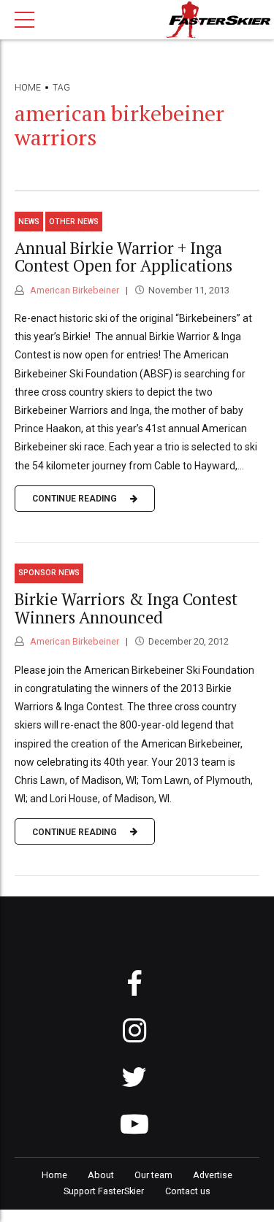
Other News (74, 222)
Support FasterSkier (104, 1191)
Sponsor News (49, 573)
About (101, 1174)
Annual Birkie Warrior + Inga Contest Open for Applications (123, 257)
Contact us (187, 1191)
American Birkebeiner (73, 290)
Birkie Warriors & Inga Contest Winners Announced (126, 608)
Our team (153, 1174)
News (28, 222)
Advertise (212, 1174)
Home (28, 87)
